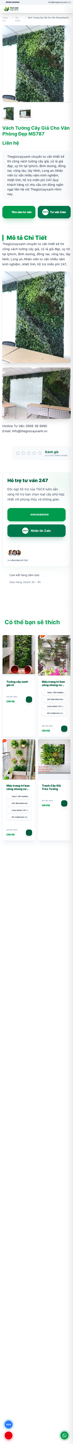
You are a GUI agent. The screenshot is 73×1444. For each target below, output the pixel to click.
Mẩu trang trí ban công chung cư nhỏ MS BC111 (18, 789)
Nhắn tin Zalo (37, 531)
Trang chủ (5, 19)
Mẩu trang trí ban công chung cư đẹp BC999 (53, 685)
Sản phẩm (17, 19)
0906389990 (39, 514)
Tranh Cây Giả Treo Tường (51, 787)
